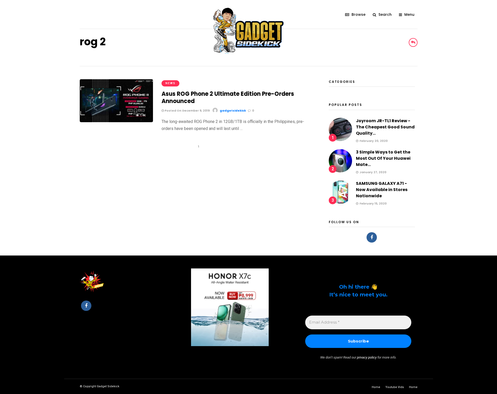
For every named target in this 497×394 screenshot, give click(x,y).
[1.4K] (116, 120)
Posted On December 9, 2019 (187, 110)
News (170, 83)
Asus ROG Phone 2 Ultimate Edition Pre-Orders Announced (228, 97)
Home (376, 387)
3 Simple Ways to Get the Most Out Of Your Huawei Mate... (383, 158)
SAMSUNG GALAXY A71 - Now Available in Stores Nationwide (381, 189)
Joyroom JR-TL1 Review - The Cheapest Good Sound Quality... (385, 127)
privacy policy (367, 357)
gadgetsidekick (233, 110)
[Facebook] (372, 237)
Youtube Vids (394, 387)
